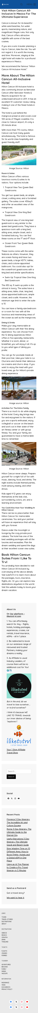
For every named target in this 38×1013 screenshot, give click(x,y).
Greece (4, 933)
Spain (3, 940)
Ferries (4, 955)
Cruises (4, 953)
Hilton (26, 168)
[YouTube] (18, 798)
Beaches (5, 967)
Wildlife (5, 973)
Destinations (6, 921)
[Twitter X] (12, 798)
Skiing (4, 971)
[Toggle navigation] (31, 4)
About (4, 924)
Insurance (5, 983)
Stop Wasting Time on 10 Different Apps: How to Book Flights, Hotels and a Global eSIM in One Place (18, 854)
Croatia (4, 937)
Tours (4, 917)
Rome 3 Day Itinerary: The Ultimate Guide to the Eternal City (19, 832)
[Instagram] (15, 798)
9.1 (12, 102)
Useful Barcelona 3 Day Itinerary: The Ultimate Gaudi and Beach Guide (18, 841)
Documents (6, 987)
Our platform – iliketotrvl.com (16, 615)
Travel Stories (7, 919)
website (13, 587)
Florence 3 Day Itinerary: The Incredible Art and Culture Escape (18, 822)
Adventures (6, 964)
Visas (3, 985)
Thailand (5, 942)
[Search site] (21, 4)
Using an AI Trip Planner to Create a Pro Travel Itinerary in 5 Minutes (18, 867)
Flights (4, 951)
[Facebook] (8, 798)
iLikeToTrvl (11, 575)
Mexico (4, 935)
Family (4, 969)
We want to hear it (15, 897)
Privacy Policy (7, 989)
